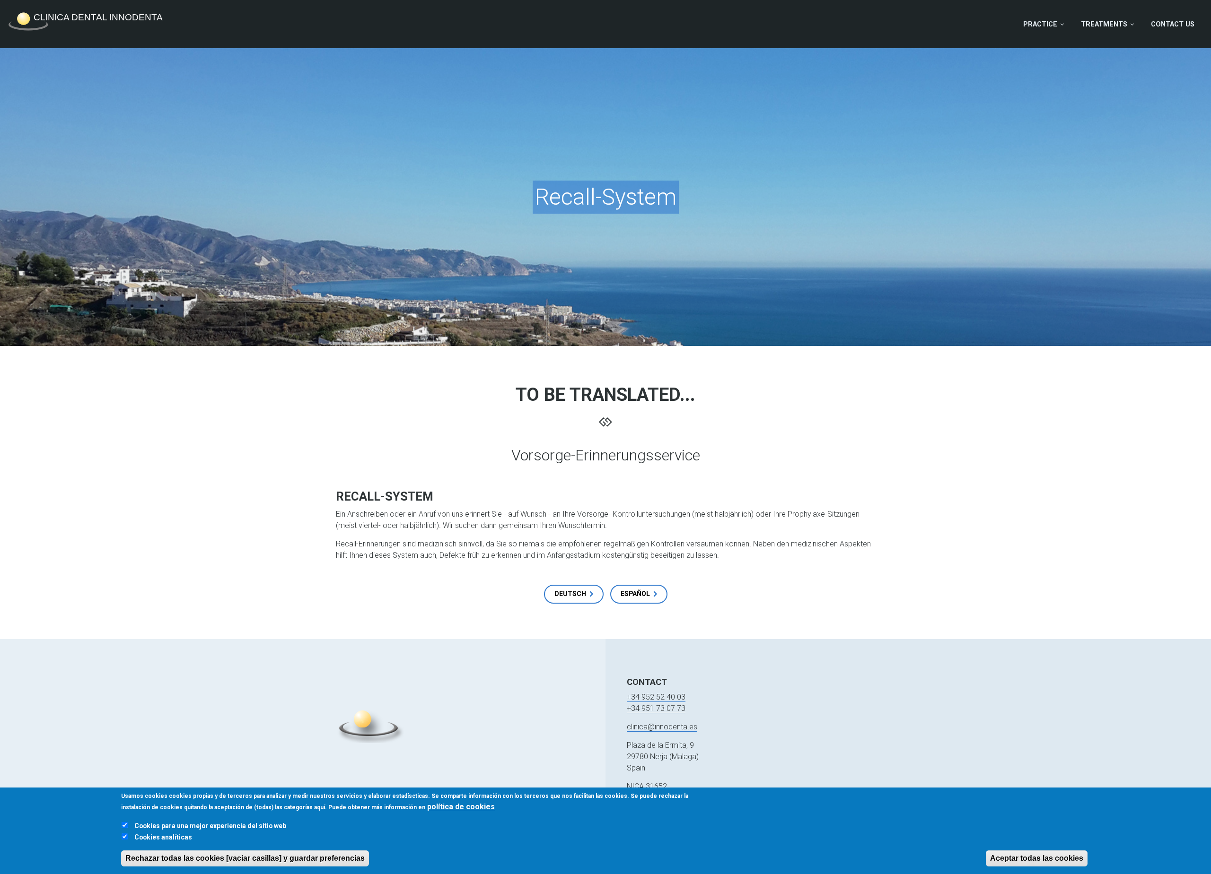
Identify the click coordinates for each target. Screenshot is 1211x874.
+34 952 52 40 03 (656, 696)
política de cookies (461, 806)
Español (635, 593)
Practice (1040, 24)
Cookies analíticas (163, 837)
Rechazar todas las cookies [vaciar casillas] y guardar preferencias (245, 858)
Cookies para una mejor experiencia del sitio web (210, 826)
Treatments (1104, 24)
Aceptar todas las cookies (1036, 858)
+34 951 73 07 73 (656, 708)
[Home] (90, 22)
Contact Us (1172, 24)
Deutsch (570, 593)
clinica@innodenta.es (662, 726)
